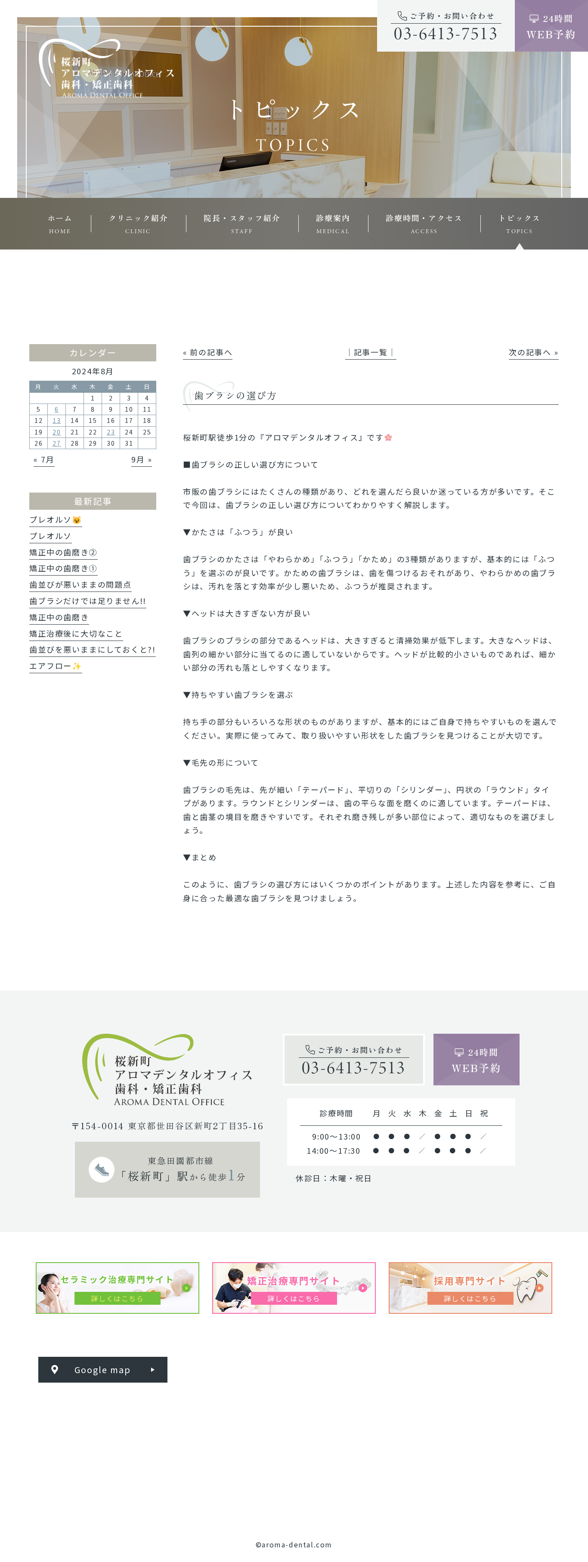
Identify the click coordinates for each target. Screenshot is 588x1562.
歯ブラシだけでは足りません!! (87, 600)
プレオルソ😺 (55, 519)
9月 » (141, 459)
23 (111, 432)
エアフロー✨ (55, 665)
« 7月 (44, 459)
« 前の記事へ (208, 351)
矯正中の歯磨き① (63, 567)
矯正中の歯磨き (59, 616)
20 (57, 432)
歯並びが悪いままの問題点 (80, 584)
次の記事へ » (534, 351)
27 (57, 443)
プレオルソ (50, 535)
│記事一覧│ (370, 351)
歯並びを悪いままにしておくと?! (92, 649)
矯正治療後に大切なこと (76, 633)
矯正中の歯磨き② (63, 552)
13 (57, 420)
